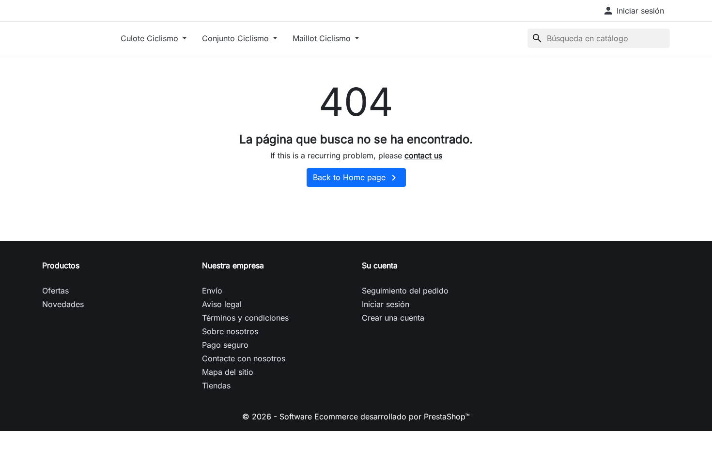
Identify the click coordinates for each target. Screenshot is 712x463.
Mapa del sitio (227, 372)
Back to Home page (356, 178)
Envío (212, 290)
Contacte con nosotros (243, 358)
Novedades (63, 304)
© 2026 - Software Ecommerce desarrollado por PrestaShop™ (356, 416)
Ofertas (55, 290)
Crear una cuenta (393, 318)
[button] (633, 10)
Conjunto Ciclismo (236, 38)
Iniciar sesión (385, 304)
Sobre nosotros (230, 331)
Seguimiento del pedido (405, 290)
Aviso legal (222, 304)
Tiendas (216, 385)
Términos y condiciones (245, 318)
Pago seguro (225, 345)
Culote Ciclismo (151, 38)
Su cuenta (380, 265)
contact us (423, 155)
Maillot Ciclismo (323, 38)
